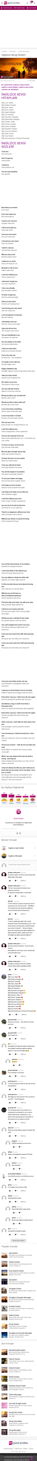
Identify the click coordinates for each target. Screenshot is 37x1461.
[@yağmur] (7, 1143)
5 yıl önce (23, 872)
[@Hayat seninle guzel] (3, 874)
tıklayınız (27, 1460)
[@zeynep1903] (3, 1110)
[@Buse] (7, 1220)
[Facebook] (17, 833)
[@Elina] (3, 977)
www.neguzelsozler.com (9, 828)
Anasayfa (4, 51)
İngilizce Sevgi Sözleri (15, 371)
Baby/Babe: (9, 119)
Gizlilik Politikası (8, 1448)
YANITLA (23, 880)
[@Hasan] (7, 1165)
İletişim (31, 1448)
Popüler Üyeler (20, 8)
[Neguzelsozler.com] (12, 3)
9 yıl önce (16, 1128)
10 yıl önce (15, 1196)
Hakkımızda (18, 1448)
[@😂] (3, 1046)
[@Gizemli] (3, 1130)
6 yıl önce (19, 1019)
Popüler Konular (7, 8)
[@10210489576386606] (3, 1176)
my (18, 472)
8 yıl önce (19, 1207)
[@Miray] (7, 1209)
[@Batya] (3, 1198)
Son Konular (32, 8)
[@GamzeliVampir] (3, 1072)
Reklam (25, 1448)
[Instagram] (20, 833)
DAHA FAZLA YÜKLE (18, 1240)
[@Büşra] (3, 1154)
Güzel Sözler (12, 51)
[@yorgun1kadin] (3, 1022)
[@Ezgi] (3, 1187)
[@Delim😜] (7, 1061)
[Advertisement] (18, 29)
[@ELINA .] (3, 903)
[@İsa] (3, 1231)
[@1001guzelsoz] (3, 1083)
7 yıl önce (20, 1081)
